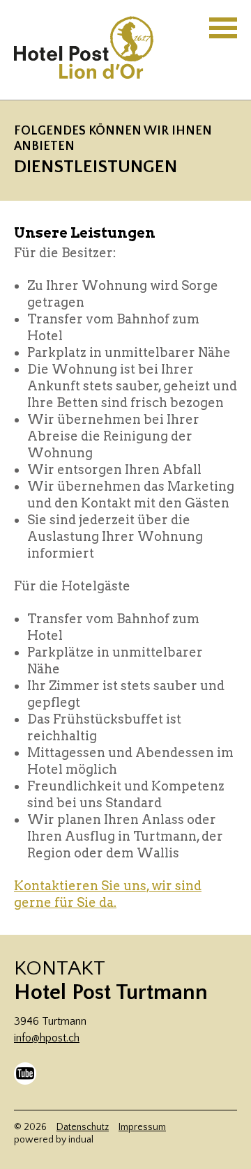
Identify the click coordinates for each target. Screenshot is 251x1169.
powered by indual (53, 1139)
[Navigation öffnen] (223, 27)
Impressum (142, 1127)
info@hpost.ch (46, 1038)
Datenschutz (82, 1127)
